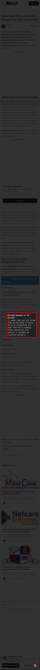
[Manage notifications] (35, 665)
